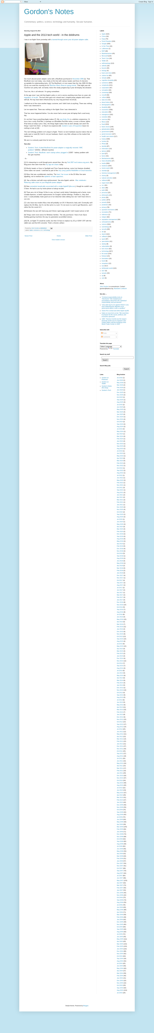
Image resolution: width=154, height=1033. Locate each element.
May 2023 (120, 456)
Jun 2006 (120, 907)
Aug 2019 (120, 539)
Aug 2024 (120, 426)
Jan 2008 (120, 861)
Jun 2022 (120, 478)
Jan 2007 (120, 890)
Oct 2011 (120, 751)
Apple (31, 230)
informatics (105, 148)
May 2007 (120, 880)
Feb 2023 (120, 463)
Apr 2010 (120, 795)
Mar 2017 (120, 595)
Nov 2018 (120, 551)
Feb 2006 (120, 917)
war (103, 266)
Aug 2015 (120, 641)
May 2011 (120, 763)
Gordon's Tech (106, 390)
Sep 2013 (120, 695)
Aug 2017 (120, 585)
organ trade (105, 183)
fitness (104, 122)
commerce (36, 230)
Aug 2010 (120, 785)
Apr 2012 (120, 736)
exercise (104, 119)
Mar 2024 (120, 436)
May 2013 (120, 705)
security (104, 229)
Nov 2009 (120, 807)
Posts (105, 333)
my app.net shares (52, 164)
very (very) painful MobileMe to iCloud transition (75, 170)
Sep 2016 (120, 609)
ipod (103, 153)
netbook (104, 180)
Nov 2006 (120, 895)
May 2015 (120, 646)
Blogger (85, 1006)
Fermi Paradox (106, 41)
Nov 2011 (120, 749)
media (104, 163)
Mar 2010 (120, 797)
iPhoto (104, 144)
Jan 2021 (120, 505)
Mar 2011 (120, 768)
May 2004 (120, 968)
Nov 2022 (120, 465)
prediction (105, 205)
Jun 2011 (120, 761)
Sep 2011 (120, 753)
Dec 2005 (120, 922)
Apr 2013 (120, 707)
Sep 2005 (120, 929)
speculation (105, 241)
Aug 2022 (120, 473)
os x (41, 230)
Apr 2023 (120, 458)
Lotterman (105, 48)
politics (104, 200)
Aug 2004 (120, 961)
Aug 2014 (120, 668)
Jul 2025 (119, 404)
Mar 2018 (120, 568)
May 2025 (120, 409)
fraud (103, 124)
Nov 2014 (120, 661)
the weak (105, 253)
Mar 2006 (120, 914)
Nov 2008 (120, 836)
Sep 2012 (120, 724)
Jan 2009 (120, 832)
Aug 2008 (120, 844)
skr (103, 232)
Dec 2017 (120, 575)
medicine (105, 166)
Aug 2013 (120, 697)
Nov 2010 (120, 778)
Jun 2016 (120, 617)
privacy (104, 207)
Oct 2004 (120, 956)
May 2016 (120, 619)
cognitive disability (108, 80)
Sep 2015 (120, 639)
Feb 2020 (120, 531)
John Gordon (104, 286)
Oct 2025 (120, 397)
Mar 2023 (120, 461)
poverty (104, 202)
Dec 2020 (120, 507)
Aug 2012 (120, 727)
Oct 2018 (120, 553)
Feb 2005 (120, 946)
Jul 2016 (119, 614)
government (105, 131)
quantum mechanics (108, 210)
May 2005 (120, 939)
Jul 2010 (119, 788)
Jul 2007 (119, 875)
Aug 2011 (120, 756)
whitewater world (107, 268)
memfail (104, 171)
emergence (105, 114)
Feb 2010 (120, 800)
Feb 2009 (120, 829)
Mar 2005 (120, 944)
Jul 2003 (119, 993)
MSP (103, 51)
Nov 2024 (120, 419)
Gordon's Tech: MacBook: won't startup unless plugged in (48, 152)
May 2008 (120, 851)
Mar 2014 (120, 680)
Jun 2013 (120, 702)
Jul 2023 (119, 451)
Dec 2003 (120, 980)
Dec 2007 (120, 863)
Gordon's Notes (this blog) (107, 387)
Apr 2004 (120, 971)
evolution (105, 117)
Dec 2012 (120, 717)
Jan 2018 (120, 573)
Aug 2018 (120, 558)
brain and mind (107, 73)
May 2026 (120, 382)
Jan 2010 (120, 802)
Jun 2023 (120, 453)
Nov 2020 (120, 509)
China (104, 36)
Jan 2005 (120, 949)
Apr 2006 (120, 912)
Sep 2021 (120, 490)
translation (105, 258)
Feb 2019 (120, 546)
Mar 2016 (120, 624)
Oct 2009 (120, 810)
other (103, 188)
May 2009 (120, 822)
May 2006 (120, 910)
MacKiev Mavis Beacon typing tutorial (63, 85)
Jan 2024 (120, 441)
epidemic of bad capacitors (53, 176)
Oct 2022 (120, 468)
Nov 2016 (120, 605)
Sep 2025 (120, 400)
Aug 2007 (120, 873)
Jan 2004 (120, 978)
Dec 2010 (120, 775)
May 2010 (120, 793)
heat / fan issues (62, 174)
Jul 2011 (119, 758)
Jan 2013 (120, 714)
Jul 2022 (119, 475)
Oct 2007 (120, 868)
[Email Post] (51, 228)
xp (102, 275)
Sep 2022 (120, 470)
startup (104, 244)
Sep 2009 (120, 812)
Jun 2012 (120, 731)
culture (104, 97)
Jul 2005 (119, 934)
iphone (104, 151)
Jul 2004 (119, 963)
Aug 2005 (120, 932)
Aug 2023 (120, 448)
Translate (116, 349)
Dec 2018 (120, 548)
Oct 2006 (120, 897)
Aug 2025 (120, 402)
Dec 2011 (120, 746)
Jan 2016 (120, 629)
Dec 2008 (120, 834)
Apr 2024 (120, 434)
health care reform (108, 136)
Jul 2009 (119, 817)
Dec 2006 (120, 893)
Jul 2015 (119, 644)
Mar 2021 (120, 500)
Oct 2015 (120, 636)
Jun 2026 (120, 380)
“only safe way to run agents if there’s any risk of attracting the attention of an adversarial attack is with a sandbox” (115, 306)
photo (103, 197)
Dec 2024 (120, 417)
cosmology (105, 92)
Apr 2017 (120, 592)
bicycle (104, 68)
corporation (105, 88)
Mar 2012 (120, 739)
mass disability (106, 161)
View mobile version (58, 240)
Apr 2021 (120, 497)
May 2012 (120, 734)
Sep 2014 (120, 666)
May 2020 (120, 524)
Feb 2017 (120, 597)
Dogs (103, 39)
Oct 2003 (120, 985)
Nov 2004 (120, 953)
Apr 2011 (120, 766)
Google (104, 44)
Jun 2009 (120, 819)
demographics (106, 105)
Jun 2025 (120, 407)
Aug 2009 (120, 814)
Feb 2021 (120, 502)
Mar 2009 (120, 827)
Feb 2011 (120, 770)
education (105, 112)
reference (105, 214)
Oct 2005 (120, 927)
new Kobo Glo (65, 119)
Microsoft (105, 56)
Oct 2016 (120, 607)
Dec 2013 (120, 688)
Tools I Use (105, 58)
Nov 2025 (120, 395)
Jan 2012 (120, 744)
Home (59, 236)
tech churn (105, 249)
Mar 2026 (120, 385)
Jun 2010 (120, 790)
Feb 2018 (120, 570)
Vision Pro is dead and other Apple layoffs (115, 311)
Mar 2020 (120, 529)
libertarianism (106, 158)
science (104, 224)
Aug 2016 (120, 612)
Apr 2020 (120, 526)
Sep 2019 (120, 536)
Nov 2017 (120, 578)
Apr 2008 (120, 853)
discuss (72, 186)
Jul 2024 (119, 429)
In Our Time (105, 46)
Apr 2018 (120, 565)
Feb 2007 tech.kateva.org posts (78, 162)
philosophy (105, 195)
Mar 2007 (120, 885)
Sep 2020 (120, 514)
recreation (105, 212)
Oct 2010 (120, 780)
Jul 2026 (119, 378)
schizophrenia (106, 222)
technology (47, 230)
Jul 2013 (119, 700)
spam (103, 239)
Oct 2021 (120, 487)
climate (104, 78)
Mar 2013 (120, 709)
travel (103, 261)
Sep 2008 (120, 841)
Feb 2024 (120, 439)
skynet (104, 234)
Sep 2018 (120, 556)
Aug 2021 (120, 492)
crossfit (104, 95)
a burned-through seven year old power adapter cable (69, 39)
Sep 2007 (120, 871)
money (104, 175)
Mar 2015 (120, 651)
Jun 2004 (120, 966)
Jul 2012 (119, 729)
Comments (106, 337)
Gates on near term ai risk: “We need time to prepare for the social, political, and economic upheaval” (115, 314)
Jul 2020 (119, 519)
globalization (106, 129)
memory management (109, 173)
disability (104, 107)
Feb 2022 (120, 483)
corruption (105, 90)
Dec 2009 (120, 805)
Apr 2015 (120, 649)
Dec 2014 (120, 658)
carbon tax (105, 75)
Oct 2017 (120, 580)
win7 (103, 271)
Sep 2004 (120, 958)
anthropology (106, 63)
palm (103, 190)
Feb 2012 (120, 741)
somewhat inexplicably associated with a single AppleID (49, 186)
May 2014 (120, 675)
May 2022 (120, 480)
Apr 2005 (120, 941)
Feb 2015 (120, 653)
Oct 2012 (120, 722)
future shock (106, 127)
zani (103, 278)
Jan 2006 (120, 919)
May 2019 (120, 541)
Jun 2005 (120, 936)
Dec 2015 (120, 631)
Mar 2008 (120, 856)
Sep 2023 (120, 446)
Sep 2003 (120, 988)
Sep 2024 (120, 424)
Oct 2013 (120, 692)
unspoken (105, 263)
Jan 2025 (120, 414)
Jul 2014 (119, 670)
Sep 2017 (120, 583)
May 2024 (120, 431)
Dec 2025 (120, 392)
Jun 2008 (120, 849)
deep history (106, 102)
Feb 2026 (120, 387)
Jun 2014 (120, 673)
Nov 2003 (120, 983)
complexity (105, 85)
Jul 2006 (119, 905)
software (104, 236)
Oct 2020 (120, 512)
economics (105, 109)
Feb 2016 (120, 627)
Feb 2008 (120, 858)
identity (104, 146)
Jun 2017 (120, 590)
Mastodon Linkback (120, 288)
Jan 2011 (120, 773)
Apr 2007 (120, 883)
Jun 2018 (120, 561)
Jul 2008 (119, 846)
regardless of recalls (31, 97)
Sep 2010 (120, 783)
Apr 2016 (120, 622)
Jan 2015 (120, 656)
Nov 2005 (120, 924)
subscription (106, 246)
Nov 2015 (120, 634)
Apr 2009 (120, 824)
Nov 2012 (120, 719)
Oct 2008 (120, 839)
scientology (105, 227)
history (104, 139)
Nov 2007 (120, 866)
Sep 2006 (120, 900)
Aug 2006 (120, 902)
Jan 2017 (120, 600)
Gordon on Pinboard (105, 378)
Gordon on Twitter (105, 382)
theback (104, 256)
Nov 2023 (120, 444)
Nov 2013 (120, 690)
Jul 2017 (119, 587)
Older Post (88, 236)
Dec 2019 (120, 534)
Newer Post (28, 236)
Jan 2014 (120, 685)
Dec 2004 (120, 951)
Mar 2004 (120, 973)
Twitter (104, 61)
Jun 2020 (120, 522)
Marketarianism (107, 53)
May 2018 (120, 563)
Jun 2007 (120, 878)
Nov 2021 (120, 485)
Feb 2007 (120, 888)
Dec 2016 (120, 602)
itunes (104, 156)
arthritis (104, 66)
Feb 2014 (120, 683)
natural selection (107, 178)
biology (104, 70)
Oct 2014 (120, 663)
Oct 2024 (120, 421)
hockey (104, 141)
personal (104, 192)
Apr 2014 (120, 678)
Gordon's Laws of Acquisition (72, 126)
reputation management (109, 219)
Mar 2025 (120, 412)
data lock (105, 100)
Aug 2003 (120, 990)
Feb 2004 (120, 976)
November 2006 (78, 79)
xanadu (104, 273)
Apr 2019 (120, 544)
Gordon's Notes (49, 12)
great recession (107, 134)
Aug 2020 (120, 517)
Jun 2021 (120, 495)
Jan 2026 (120, 390)
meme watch (106, 168)
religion (104, 217)
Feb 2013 (120, 712)
